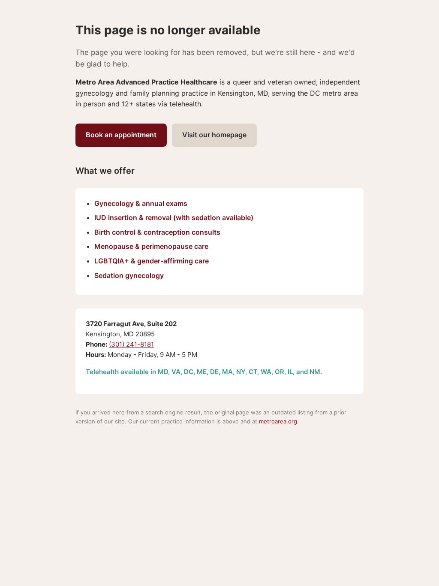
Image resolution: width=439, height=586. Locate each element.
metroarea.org (278, 421)
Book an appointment (121, 134)
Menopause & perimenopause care (151, 246)
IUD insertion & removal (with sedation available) (173, 217)
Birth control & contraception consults (157, 232)
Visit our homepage (214, 134)
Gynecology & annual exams (140, 203)
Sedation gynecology (129, 275)
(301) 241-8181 (131, 344)
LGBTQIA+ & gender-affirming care (151, 261)
